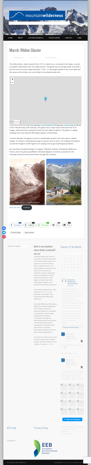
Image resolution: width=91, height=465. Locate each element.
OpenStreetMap (46, 125)
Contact (68, 38)
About (20, 38)
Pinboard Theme (67, 462)
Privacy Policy (41, 428)
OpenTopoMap (69, 125)
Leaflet (31, 125)
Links (79, 38)
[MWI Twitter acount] (4, 232)
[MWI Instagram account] (4, 237)
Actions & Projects (35, 38)
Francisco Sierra (18, 58)
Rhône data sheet (14, 207)
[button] (45, 99)
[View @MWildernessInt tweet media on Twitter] (65, 347)
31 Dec (68, 341)
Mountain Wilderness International (72, 282)
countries (50, 344)
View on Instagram (73, 419)
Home (10, 38)
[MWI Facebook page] (4, 228)
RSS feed (11, 428)
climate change (16, 232)
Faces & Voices (54, 38)
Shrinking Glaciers (51, 58)
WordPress (80, 462)
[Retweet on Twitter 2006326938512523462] (66, 353)
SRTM (54, 125)
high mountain (29, 232)
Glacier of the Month (71, 247)
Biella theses (44, 292)
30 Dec (68, 367)
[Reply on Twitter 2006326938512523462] (62, 353)
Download (26, 207)
